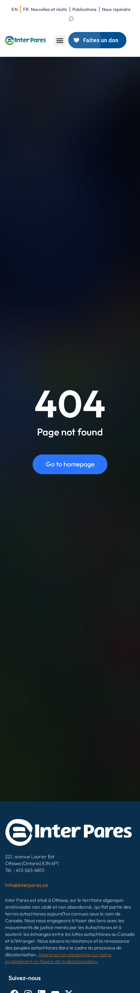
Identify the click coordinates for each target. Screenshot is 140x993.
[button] (59, 40)
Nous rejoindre (116, 9)
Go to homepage (70, 464)
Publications (84, 9)
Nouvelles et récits (49, 9)
